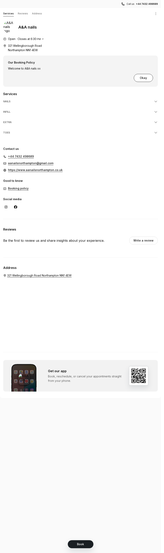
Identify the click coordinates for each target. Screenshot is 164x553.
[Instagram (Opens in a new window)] (6, 207)
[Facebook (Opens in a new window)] (16, 207)
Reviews (23, 13)
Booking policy (18, 188)
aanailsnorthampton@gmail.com (30, 163)
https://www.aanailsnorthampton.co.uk (35, 170)
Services (8, 13)
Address (37, 13)
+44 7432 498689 (147, 3)
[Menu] (156, 14)
